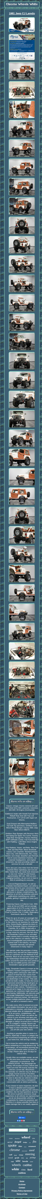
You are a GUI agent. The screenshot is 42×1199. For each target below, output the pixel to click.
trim (33, 1138)
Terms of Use (22, 1194)
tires (22, 1158)
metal (10, 1142)
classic (11, 1138)
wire (18, 1160)
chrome (15, 1150)
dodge (25, 1142)
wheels (16, 1165)
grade (17, 1158)
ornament (32, 1146)
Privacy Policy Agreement (22, 1191)
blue (20, 1146)
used (31, 1150)
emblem (22, 1173)
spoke (12, 1145)
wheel (26, 1137)
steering (30, 1154)
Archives (21, 1184)
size (27, 1158)
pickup (33, 1157)
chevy (25, 1146)
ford (30, 1169)
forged (18, 1142)
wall (10, 1155)
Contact (22, 1188)
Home (22, 1181)
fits (34, 1141)
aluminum (17, 1138)
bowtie (25, 1161)
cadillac (27, 1165)
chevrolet (24, 1151)
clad (12, 1161)
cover (31, 1161)
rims (23, 1169)
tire (30, 1142)
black (15, 1155)
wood (10, 1158)
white (15, 1169)
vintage (21, 1155)
